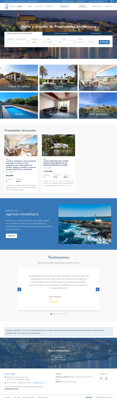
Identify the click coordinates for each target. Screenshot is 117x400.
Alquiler (38, 6)
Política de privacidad (28, 391)
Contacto (109, 6)
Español (81, 1)
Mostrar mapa (96, 33)
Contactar (58, 351)
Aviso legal (16, 391)
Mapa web (7, 391)
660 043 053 (21, 1)
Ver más (19, 78)
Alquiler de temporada (64, 6)
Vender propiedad (83, 6)
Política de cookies (42, 391)
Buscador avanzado (61, 33)
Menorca (65, 1)
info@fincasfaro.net (32, 1)
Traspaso (49, 6)
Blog (71, 1)
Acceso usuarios (98, 1)
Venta (30, 6)
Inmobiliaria (97, 6)
